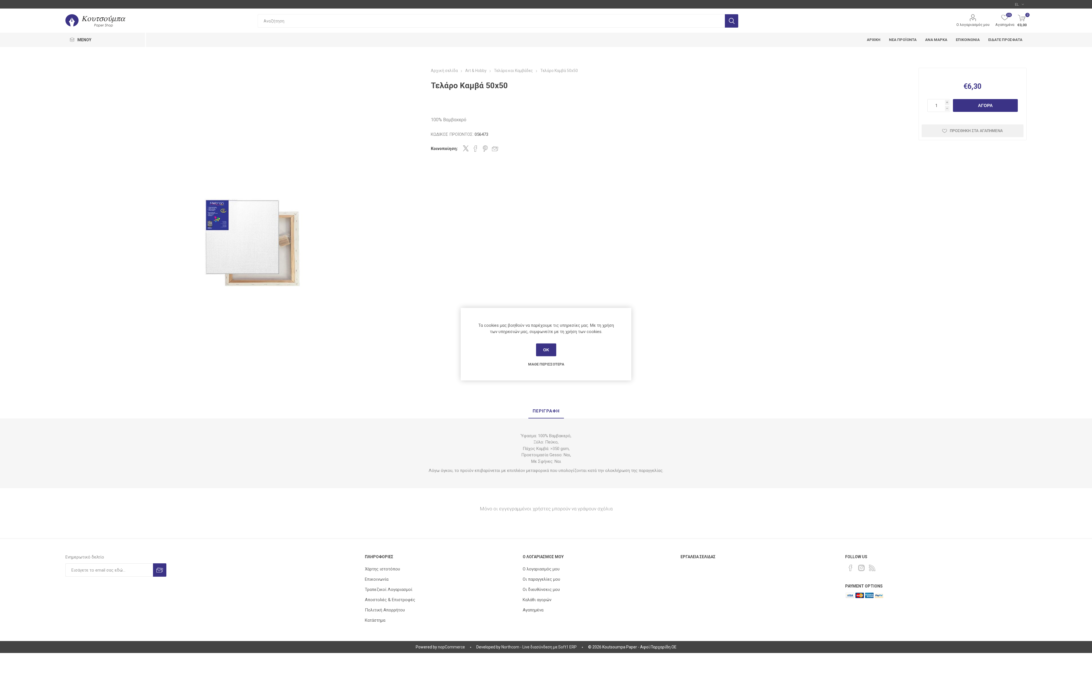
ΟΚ (546, 350)
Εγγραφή (159, 570)
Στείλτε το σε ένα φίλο (495, 148)
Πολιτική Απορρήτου (385, 610)
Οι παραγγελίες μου (541, 579)
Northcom (510, 647)
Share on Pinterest (485, 148)
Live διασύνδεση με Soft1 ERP (549, 647)
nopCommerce (451, 647)
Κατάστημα (375, 620)
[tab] (546, 411)
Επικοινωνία (376, 579)
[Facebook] (850, 567)
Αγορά (985, 105)
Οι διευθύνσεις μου (541, 589)
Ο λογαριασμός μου (973, 24)
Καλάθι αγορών (537, 599)
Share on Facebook (475, 148)
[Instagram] (861, 567)
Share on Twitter (466, 148)
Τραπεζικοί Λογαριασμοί (388, 589)
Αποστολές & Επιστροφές (390, 599)
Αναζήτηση (731, 21)
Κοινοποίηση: (444, 148)
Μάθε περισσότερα (546, 364)
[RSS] (872, 567)
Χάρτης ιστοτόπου (382, 569)
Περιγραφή (546, 411)
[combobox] (491, 21)
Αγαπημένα (533, 610)
